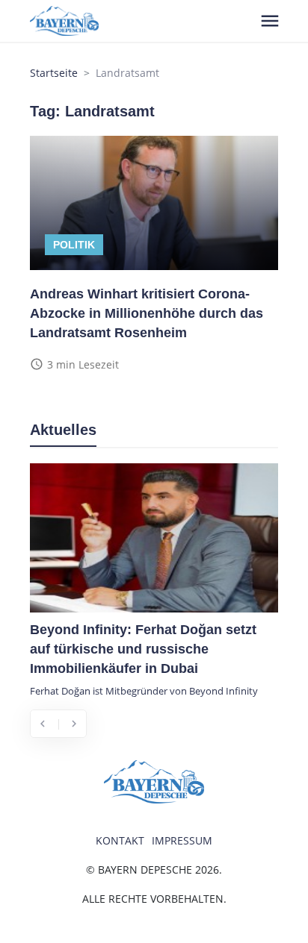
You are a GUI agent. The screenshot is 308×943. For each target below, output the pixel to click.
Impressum (182, 840)
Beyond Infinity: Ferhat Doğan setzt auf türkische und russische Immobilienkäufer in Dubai (143, 649)
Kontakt (120, 840)
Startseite (54, 73)
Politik (74, 245)
